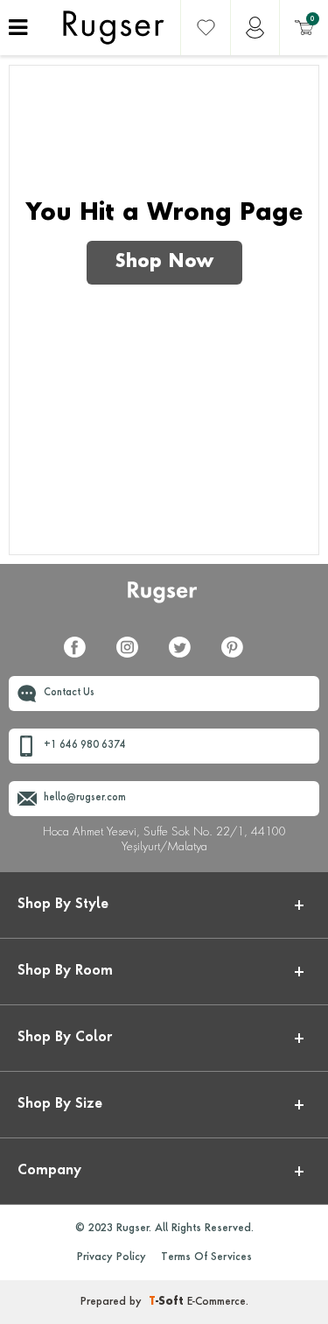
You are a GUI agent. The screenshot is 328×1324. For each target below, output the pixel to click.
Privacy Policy (111, 1257)
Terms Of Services (206, 1257)
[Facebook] (81, 658)
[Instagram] (133, 658)
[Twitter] (186, 658)
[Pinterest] (238, 658)
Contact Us (69, 693)
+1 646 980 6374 (85, 745)
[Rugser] (164, 600)
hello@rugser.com (85, 798)
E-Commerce (216, 1302)
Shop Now (164, 262)
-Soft (168, 1302)
